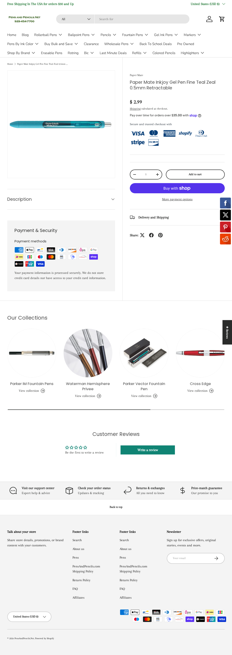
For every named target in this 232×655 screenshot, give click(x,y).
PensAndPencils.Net (24, 638)
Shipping (135, 108)
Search (77, 540)
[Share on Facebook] (151, 235)
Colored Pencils (163, 53)
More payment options (177, 199)
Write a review (148, 450)
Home (11, 35)
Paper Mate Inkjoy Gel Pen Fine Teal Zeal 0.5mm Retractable (42, 63)
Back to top (116, 507)
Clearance (91, 44)
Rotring (73, 53)
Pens (75, 557)
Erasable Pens (51, 53)
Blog (25, 35)
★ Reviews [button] (227, 332)
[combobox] (122, 19)
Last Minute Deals (113, 53)
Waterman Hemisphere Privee (88, 386)
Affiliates (78, 597)
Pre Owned (185, 44)
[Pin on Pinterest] (160, 235)
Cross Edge (200, 383)
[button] (222, 19)
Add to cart (195, 174)
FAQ (75, 588)
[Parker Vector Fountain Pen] (144, 353)
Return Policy (81, 580)
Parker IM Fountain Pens (31, 383)
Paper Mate (136, 75)
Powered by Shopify (44, 638)
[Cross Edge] (200, 353)
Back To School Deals (156, 44)
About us (78, 549)
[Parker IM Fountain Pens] (31, 353)
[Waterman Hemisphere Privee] (88, 353)
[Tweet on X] (142, 235)
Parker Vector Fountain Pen (144, 386)
